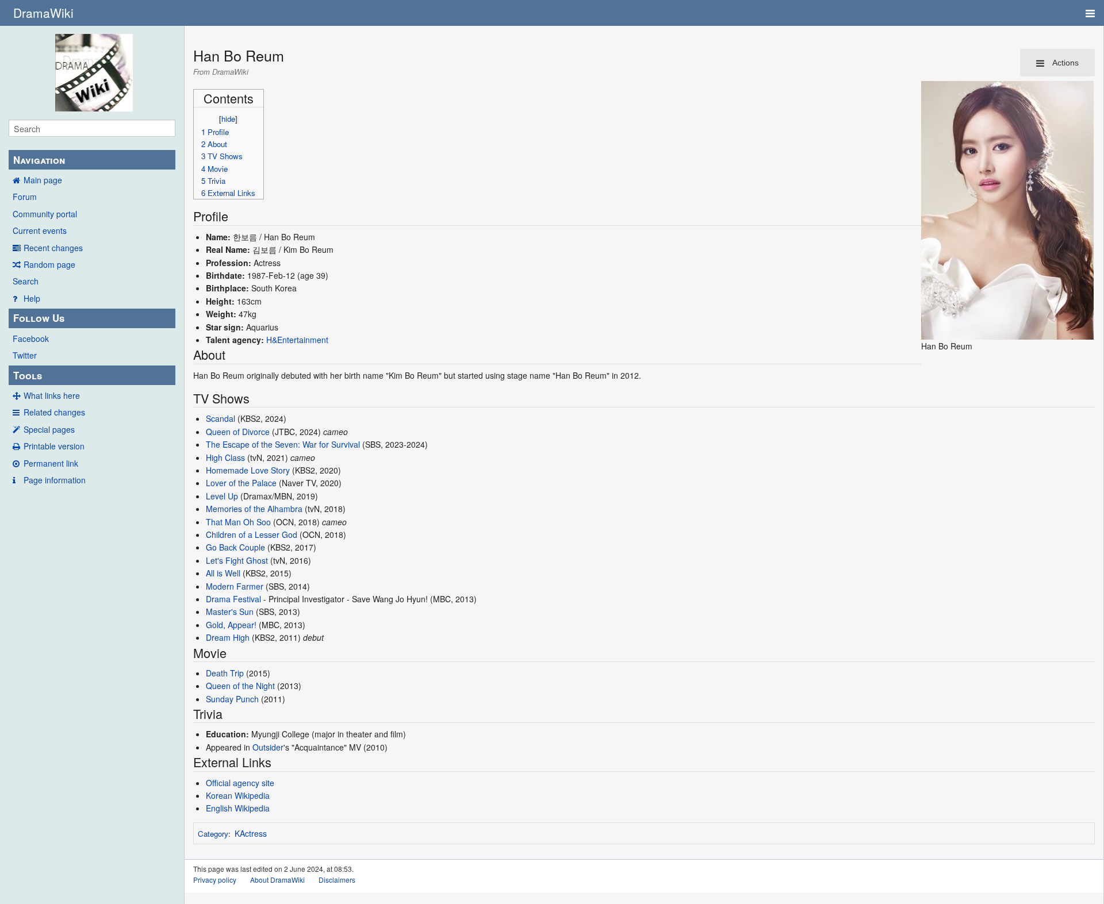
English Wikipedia (238, 808)
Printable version (54, 446)
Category (213, 833)
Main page (43, 180)
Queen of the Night (240, 685)
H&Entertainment (297, 339)
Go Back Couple (235, 547)
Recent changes (53, 247)
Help (32, 298)
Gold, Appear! (231, 624)
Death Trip (225, 673)
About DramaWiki (277, 879)
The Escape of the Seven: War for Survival (283, 444)
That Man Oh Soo (238, 522)
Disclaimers (337, 879)
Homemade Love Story (248, 470)
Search (26, 281)
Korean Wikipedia (238, 795)
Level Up (222, 496)
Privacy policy (214, 879)
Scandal (220, 418)
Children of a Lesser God (251, 534)
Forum (25, 196)
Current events (40, 230)
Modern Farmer (234, 586)
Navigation (39, 160)
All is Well (223, 573)
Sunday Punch (232, 699)
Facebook (31, 338)
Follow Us (38, 318)
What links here (52, 395)
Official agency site (240, 782)
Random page (49, 264)
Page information (55, 480)
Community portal (45, 214)
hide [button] (228, 118)
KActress (251, 833)
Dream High (228, 637)
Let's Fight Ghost (237, 560)
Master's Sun (230, 611)
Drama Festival (233, 599)
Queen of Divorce (238, 431)
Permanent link (51, 463)
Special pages (49, 429)
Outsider (267, 747)
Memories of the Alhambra (254, 508)
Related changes (54, 412)
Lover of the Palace (241, 482)
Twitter (25, 355)
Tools (27, 375)
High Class (225, 457)
